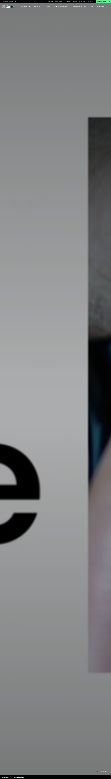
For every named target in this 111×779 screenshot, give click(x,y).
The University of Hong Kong (9, 1)
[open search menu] (108, 7)
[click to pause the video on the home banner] (97, 772)
